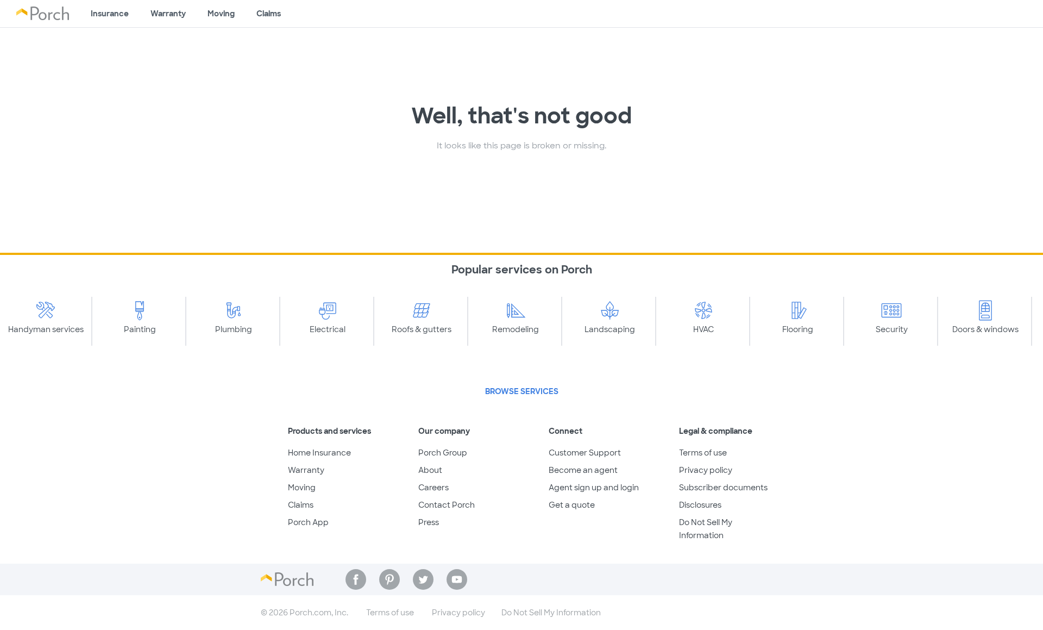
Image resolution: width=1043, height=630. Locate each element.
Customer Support (585, 453)
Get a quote (572, 505)
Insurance (110, 13)
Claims (268, 13)
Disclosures (700, 505)
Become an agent (583, 470)
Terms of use (703, 453)
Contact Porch (446, 505)
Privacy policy (705, 470)
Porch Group (442, 453)
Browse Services (521, 391)
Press (428, 522)
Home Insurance (319, 453)
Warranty (168, 13)
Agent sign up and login (594, 487)
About (430, 470)
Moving (221, 13)
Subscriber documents (723, 487)
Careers (433, 487)
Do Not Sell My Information (551, 612)
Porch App (308, 522)
